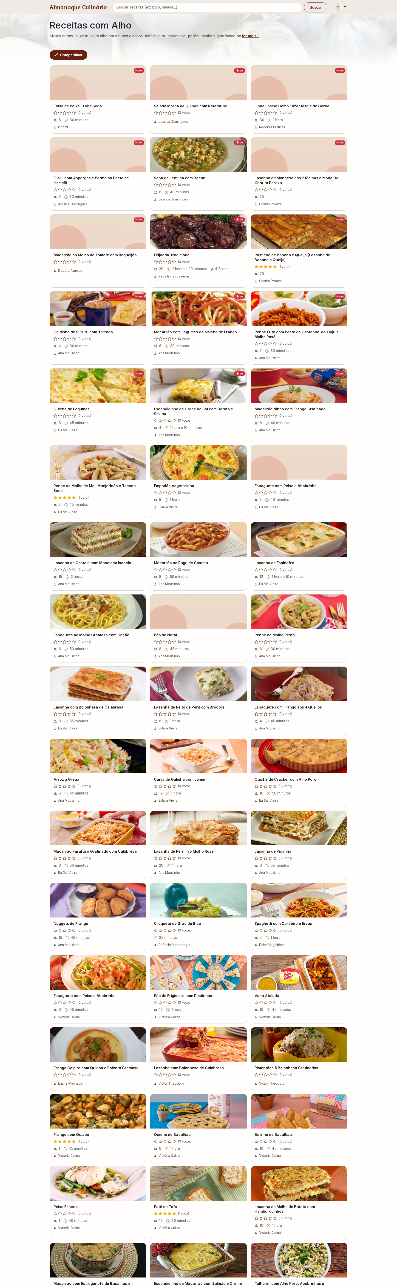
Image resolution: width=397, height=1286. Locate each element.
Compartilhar (70, 55)
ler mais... (250, 36)
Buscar (316, 7)
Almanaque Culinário (78, 7)
